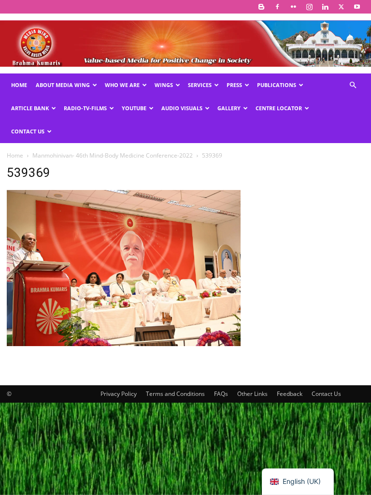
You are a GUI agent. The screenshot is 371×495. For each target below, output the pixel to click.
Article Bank (30, 108)
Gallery (229, 108)
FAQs (221, 394)
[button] (352, 85)
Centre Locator (279, 108)
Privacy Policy (118, 394)
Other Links (252, 394)
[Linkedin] (325, 7)
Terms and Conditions (175, 394)
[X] (341, 7)
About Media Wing (63, 84)
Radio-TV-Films (85, 108)
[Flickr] (293, 7)
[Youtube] (357, 7)
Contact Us (27, 131)
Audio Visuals (181, 108)
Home (19, 84)
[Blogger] (261, 7)
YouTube (134, 108)
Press (234, 84)
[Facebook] (277, 7)
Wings (164, 84)
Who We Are (122, 84)
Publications (276, 84)
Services (200, 84)
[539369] (124, 343)
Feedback (289, 394)
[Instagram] (309, 7)
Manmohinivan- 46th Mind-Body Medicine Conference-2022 (112, 155)
